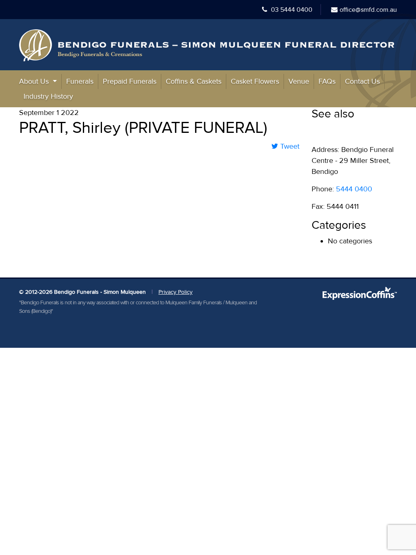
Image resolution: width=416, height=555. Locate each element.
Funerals (79, 81)
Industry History (48, 96)
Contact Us (362, 81)
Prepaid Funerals (129, 81)
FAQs (327, 81)
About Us (35, 81)
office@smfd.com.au (368, 10)
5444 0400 (354, 188)
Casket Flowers (255, 81)
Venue (298, 81)
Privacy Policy (175, 291)
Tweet (288, 146)
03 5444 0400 (290, 10)
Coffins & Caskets (193, 81)
